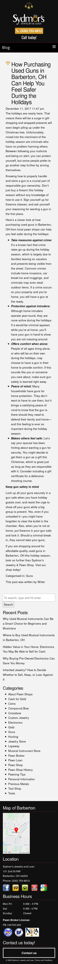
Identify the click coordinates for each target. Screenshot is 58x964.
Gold (11, 727)
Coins (12, 703)
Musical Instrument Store (24, 751)
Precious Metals (18, 784)
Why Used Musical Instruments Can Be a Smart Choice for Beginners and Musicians (28, 623)
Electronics (15, 722)
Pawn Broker (16, 755)
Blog (6, 47)
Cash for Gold (17, 699)
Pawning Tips (16, 774)
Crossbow (14, 713)
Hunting (13, 737)
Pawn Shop (15, 765)
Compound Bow (18, 708)
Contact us (29, 953)
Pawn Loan (15, 760)
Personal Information (21, 779)
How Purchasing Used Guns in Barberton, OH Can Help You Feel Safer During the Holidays (31, 83)
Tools (11, 793)
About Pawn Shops (20, 694)
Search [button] (8, 604)
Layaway (13, 746)
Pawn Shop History (20, 770)
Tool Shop (14, 788)
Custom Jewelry (18, 718)
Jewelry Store (17, 741)
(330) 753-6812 (31, 31)
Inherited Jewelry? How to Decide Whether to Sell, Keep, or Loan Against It (28, 674)
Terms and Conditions (43, 960)
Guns (29, 576)
